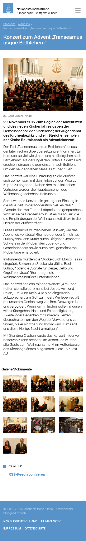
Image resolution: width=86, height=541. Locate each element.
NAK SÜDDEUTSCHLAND (20, 521)
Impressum (12, 528)
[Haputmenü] (78, 11)
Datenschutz (35, 528)
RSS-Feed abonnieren (27, 474)
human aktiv (51, 521)
